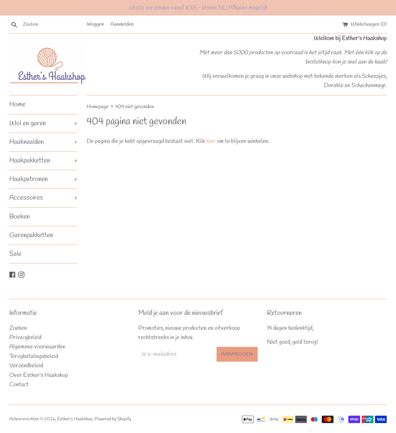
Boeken (19, 216)
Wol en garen (43, 123)
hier (211, 141)
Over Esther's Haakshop (38, 375)
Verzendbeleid (26, 366)
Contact (19, 385)
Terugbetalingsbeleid (33, 356)
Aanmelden (122, 24)
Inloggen (95, 24)
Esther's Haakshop (75, 419)
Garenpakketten (31, 235)
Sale (15, 253)
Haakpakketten (43, 160)
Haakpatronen (43, 179)
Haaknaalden (43, 142)
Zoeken (18, 328)
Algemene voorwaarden (37, 347)
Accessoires (43, 197)
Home (17, 104)
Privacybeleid (25, 338)
